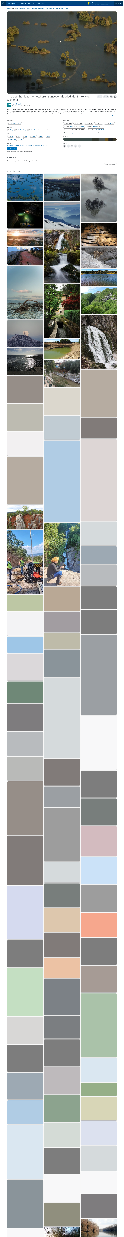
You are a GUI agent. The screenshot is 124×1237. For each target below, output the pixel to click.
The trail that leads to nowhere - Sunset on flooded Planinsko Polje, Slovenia (48, 8)
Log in (117, 3)
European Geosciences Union (102, 4)
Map (34, 3)
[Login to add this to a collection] (115, 96)
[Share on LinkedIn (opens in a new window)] (68, 146)
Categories (23, 3)
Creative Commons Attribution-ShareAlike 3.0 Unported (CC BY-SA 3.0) (27, 145)
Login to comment (110, 164)
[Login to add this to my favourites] (111, 96)
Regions (30, 3)
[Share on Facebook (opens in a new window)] (64, 146)
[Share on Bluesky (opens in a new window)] (71, 146)
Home (9, 8)
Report (115, 116)
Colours (43, 3)
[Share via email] (75, 146)
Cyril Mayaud (21, 8)
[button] (121, 3)
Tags (38, 3)
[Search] (3, 3)
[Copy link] (79, 146)
